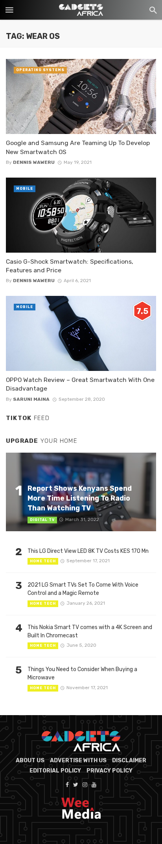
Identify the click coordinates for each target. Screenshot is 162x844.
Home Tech (43, 561)
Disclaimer (129, 760)
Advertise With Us (78, 760)
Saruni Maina (31, 399)
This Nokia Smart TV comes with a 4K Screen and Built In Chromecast (90, 631)
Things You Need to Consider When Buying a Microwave (82, 673)
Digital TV (42, 520)
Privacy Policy (110, 770)
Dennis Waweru (34, 162)
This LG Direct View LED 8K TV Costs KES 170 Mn (88, 551)
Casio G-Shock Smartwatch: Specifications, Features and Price (69, 266)
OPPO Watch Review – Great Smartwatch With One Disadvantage (80, 384)
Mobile (24, 189)
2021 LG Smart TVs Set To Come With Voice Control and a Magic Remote (83, 589)
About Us (30, 760)
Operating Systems (40, 70)
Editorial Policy (55, 770)
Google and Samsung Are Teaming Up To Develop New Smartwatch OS (78, 147)
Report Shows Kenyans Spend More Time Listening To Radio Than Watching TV (80, 498)
